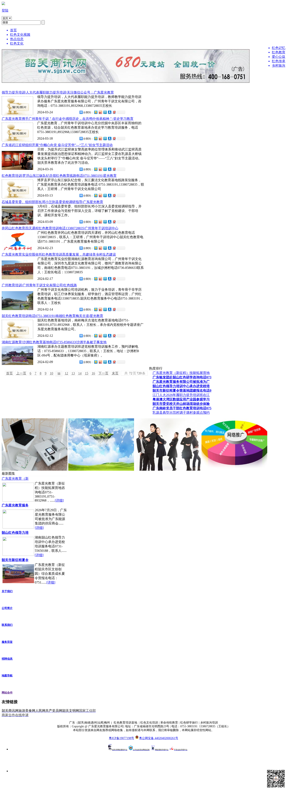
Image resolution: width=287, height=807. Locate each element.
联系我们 (7, 624)
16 (93, 373)
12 (66, 373)
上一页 (21, 373)
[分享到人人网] (109, 112)
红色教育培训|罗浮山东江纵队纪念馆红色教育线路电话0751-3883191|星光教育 (59, 175)
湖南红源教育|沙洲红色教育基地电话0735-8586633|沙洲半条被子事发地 (54, 342)
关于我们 (7, 591)
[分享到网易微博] (114, 112)
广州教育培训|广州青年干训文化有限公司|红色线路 (39, 285)
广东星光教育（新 (15, 478)
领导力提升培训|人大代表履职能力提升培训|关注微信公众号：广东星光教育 (58, 92)
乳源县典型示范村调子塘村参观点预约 (181, 412)
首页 (9, 373)
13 (73, 373)
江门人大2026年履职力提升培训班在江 (181, 395)
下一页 (103, 373)
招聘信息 (7, 658)
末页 (115, 373)
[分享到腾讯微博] (105, 112)
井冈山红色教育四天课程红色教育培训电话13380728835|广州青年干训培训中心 (60, 228)
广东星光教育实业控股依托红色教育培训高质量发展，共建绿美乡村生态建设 (59, 254)
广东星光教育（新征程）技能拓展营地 (181, 373)
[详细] (59, 500)
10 (51, 373)
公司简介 (7, 608)
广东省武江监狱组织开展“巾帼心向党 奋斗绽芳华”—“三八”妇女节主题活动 (57, 145)
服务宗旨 (7, 641)
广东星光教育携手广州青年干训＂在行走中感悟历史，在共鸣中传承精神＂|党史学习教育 (67, 118)
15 (86, 373)
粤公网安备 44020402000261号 (158, 738)
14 (80, 373)
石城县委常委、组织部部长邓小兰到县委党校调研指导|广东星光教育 (52, 202)
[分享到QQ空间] (95, 112)
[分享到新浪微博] (100, 112)
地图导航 (7, 675)
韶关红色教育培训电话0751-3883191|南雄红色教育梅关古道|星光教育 (52, 316)
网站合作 (7, 692)
